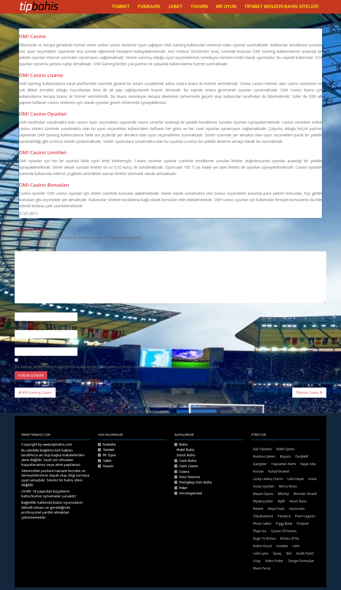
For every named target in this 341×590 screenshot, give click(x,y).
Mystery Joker (263, 501)
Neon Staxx (298, 501)
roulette (282, 546)
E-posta (23, 325)
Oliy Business (263, 516)
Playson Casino (308, 392)
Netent (258, 508)
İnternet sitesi (26, 342)
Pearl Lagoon (305, 516)
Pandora (284, 516)
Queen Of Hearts (284, 531)
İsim (20, 307)
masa (312, 479)
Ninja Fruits (276, 508)
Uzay (257, 561)
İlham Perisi (261, 568)
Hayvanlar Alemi (283, 464)
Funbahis (149, 6)
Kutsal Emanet (278, 471)
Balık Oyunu (285, 449)
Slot (288, 553)
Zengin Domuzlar (301, 561)
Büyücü (285, 456)
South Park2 (305, 553)
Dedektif (301, 456)
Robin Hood (262, 546)
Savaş (277, 553)
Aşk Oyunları (262, 449)
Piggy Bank (284, 523)
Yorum (22, 246)
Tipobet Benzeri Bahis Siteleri (281, 6)
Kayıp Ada (308, 464)
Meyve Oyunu (263, 493)
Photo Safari (262, 523)
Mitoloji (283, 493)
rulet (296, 546)
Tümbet (121, 6)
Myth (281, 501)
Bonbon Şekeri (264, 456)
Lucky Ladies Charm (268, 479)
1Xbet (175, 6)
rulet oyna (260, 553)
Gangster (260, 464)
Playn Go (259, 531)
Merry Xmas (288, 486)
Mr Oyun (226, 6)
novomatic (297, 508)
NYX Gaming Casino (36, 392)
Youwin (199, 6)
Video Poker (274, 561)
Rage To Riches (264, 538)
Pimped (302, 523)
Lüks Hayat (295, 479)
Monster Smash (305, 493)
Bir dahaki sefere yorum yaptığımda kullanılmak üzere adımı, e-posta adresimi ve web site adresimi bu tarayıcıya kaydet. (117, 366)
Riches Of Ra (289, 538)
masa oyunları (263, 486)
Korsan (258, 471)
